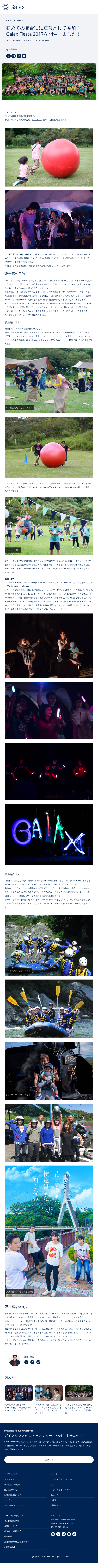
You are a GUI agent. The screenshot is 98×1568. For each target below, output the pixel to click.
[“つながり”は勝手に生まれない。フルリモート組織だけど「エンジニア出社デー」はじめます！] (49, 1393)
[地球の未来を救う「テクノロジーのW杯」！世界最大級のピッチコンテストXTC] (19, 1393)
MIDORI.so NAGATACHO (62, 1523)
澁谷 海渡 (13, 49)
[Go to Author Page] (15, 1360)
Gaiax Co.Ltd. (45, 1556)
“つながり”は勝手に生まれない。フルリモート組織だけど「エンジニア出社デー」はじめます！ (48, 1409)
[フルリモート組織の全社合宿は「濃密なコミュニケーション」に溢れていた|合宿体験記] (79, 1393)
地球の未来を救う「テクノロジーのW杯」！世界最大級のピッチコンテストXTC (18, 1407)
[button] (94, 7)
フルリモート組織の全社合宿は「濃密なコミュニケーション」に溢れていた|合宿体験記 (78, 1409)
